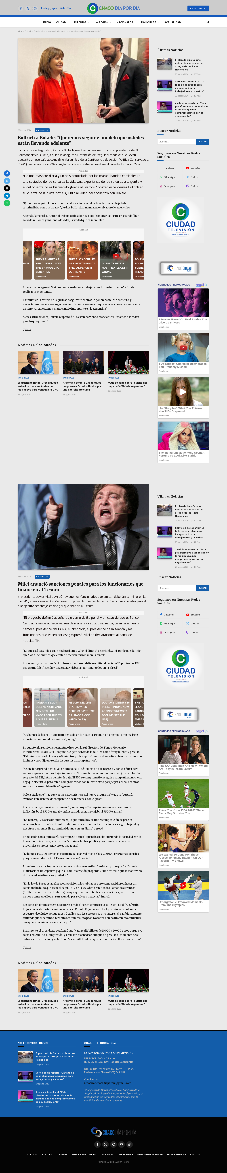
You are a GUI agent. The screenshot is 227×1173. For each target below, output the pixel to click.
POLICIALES (148, 22)
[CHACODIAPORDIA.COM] (113, 8)
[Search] (207, 22)
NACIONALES (125, 22)
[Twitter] (7, 181)
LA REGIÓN (102, 22)
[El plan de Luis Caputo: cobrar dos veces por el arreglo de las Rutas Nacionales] (164, 64)
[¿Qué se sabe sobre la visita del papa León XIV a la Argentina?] (128, 362)
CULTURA (47, 1154)
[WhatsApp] (7, 203)
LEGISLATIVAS (125, 1154)
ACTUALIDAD (172, 22)
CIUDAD (61, 22)
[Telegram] (7, 196)
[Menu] (20, 22)
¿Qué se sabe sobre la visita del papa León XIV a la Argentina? (127, 384)
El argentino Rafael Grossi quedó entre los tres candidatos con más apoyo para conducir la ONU (38, 386)
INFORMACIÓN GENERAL (84, 1154)
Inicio (20, 31)
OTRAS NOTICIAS (176, 1154)
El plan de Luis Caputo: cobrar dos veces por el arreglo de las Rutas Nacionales (189, 64)
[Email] (7, 188)
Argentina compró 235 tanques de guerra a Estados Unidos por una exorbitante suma (82, 386)
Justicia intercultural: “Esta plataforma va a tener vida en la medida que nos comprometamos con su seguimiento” (192, 109)
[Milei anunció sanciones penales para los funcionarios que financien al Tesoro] (83, 527)
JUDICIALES (107, 1154)
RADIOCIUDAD (198, 8)
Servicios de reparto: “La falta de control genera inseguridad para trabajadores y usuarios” (189, 86)
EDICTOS (195, 1154)
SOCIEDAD (32, 1154)
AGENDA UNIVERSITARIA (150, 1154)
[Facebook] (7, 173)
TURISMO (61, 1154)
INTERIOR (80, 22)
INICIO (47, 22)
